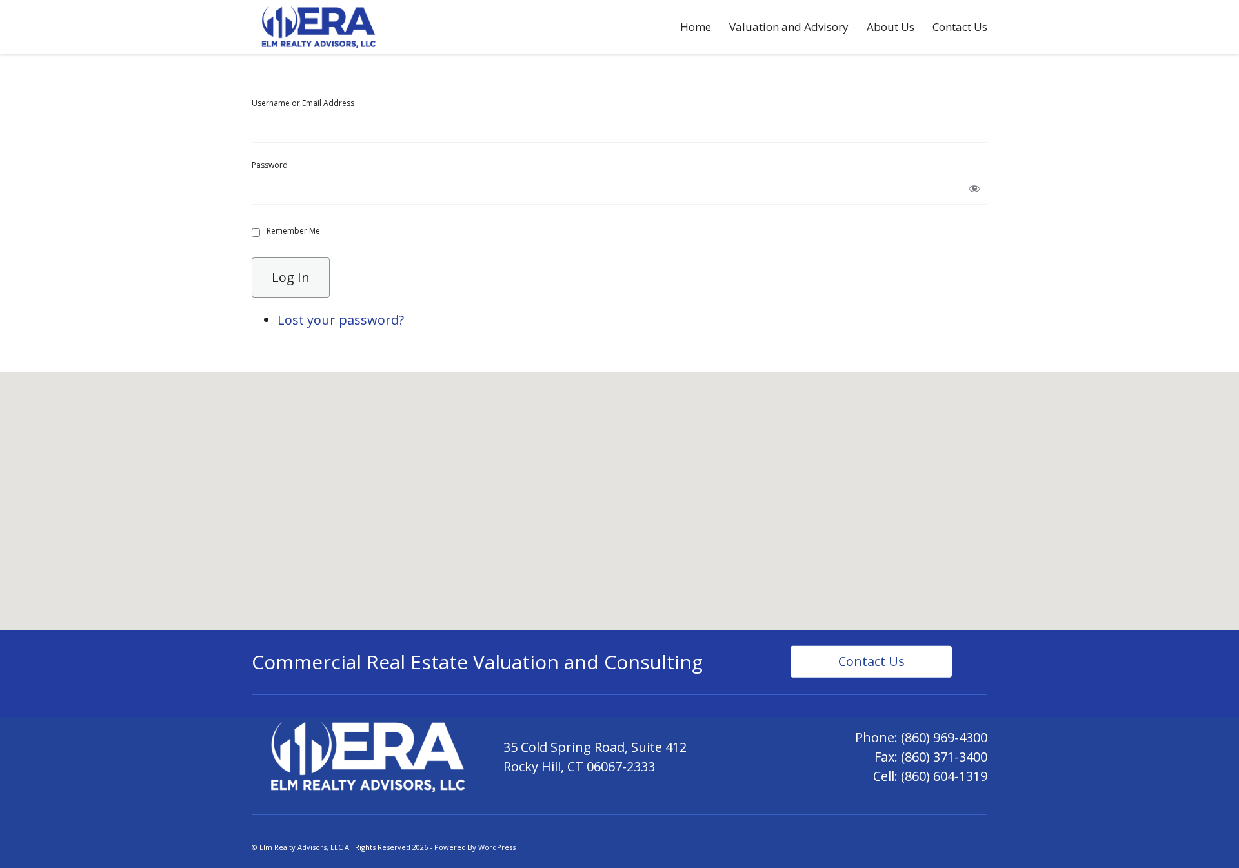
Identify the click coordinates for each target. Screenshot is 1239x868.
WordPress (497, 847)
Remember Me (293, 230)
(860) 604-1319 (944, 776)
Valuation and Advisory (789, 26)
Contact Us (959, 26)
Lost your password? (340, 319)
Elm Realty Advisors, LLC (301, 847)
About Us (890, 26)
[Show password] (974, 192)
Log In (291, 277)
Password (270, 164)
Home (695, 26)
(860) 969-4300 (944, 737)
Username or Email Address (303, 102)
